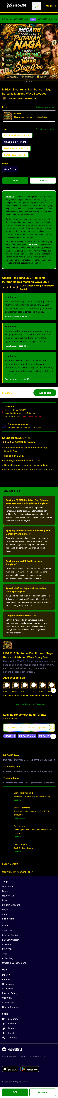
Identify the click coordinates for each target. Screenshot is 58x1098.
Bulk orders (8, 918)
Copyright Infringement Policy (17, 871)
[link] (9, 736)
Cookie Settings (10, 1007)
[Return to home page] (16, 6)
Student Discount (11, 905)
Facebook (13, 1023)
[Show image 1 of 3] (26, 81)
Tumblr (11, 1033)
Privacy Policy (25, 1056)
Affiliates (6, 944)
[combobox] (36, 6)
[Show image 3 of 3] (31, 81)
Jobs (4, 953)
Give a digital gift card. (32, 416)
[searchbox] (29, 727)
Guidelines (7, 988)
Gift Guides (8, 886)
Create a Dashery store (14, 962)
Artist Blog (7, 958)
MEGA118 (7, 19)
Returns (6, 979)
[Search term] (37, 6)
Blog (4, 900)
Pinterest (12, 1037)
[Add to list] (7, 685)
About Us (7, 930)
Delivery (6, 974)
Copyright (7, 997)
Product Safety (10, 993)
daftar (5, 914)
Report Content (10, 863)
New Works (8, 895)
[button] (42, 690)
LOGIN (15, 1092)
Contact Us (8, 1002)
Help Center (8, 984)
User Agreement (9, 1056)
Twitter (11, 1028)
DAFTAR (42, 1092)
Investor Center (10, 935)
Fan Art (6, 891)
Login (5, 909)
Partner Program (10, 939)
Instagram (13, 1019)
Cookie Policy (39, 1056)
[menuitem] (7, 19)
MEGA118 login (24, 19)
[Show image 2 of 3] (29, 81)
